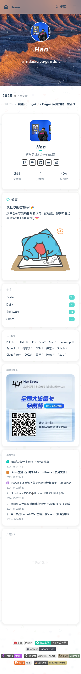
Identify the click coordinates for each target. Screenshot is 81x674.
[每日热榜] (40, 162)
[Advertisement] (40, 579)
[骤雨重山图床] (48, 162)
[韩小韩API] (32, 162)
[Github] (25, 162)
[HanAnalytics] (56, 162)
